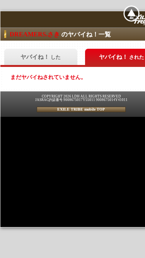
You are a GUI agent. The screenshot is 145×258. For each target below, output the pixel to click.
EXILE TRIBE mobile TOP (81, 109)
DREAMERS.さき (35, 34)
